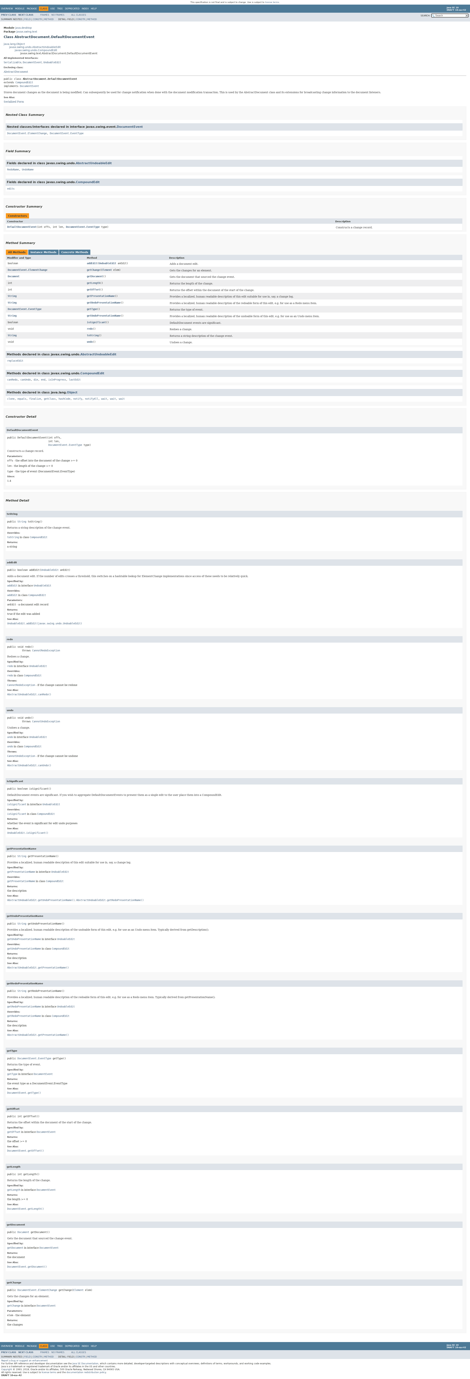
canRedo (12, 379)
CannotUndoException (46, 721)
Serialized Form (14, 101)
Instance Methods (43, 252)
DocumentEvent (32, 62)
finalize (35, 398)
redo (90, 328)
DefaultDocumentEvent (22, 226)
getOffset (93, 289)
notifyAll (91, 398)
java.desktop (23, 27)
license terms (272, 2)
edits (11, 188)
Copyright (6, 1369)
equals (21, 398)
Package (32, 8)
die (36, 379)
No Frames (57, 15)
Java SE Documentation (85, 1363)
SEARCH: (425, 15)
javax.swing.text (26, 31)
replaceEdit (15, 360)
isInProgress (57, 379)
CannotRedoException (46, 650)
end (43, 379)
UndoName (28, 169)
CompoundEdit (24, 82)
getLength (93, 282)
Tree (60, 8)
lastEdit (75, 379)
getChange (93, 269)
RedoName (13, 169)
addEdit (92, 263)
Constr (37, 19)
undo (90, 341)
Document (13, 276)
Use (52, 8)
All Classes (78, 15)
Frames (44, 15)
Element (107, 269)
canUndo (25, 379)
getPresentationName (101, 296)
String (12, 296)
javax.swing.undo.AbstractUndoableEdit (35, 47)
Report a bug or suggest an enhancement (24, 1360)
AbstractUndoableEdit (94, 163)
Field (27, 19)
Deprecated (72, 8)
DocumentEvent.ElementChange (27, 133)
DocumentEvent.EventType (67, 133)
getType (92, 309)
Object (72, 392)
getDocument (95, 276)
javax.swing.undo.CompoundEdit (36, 50)
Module (20, 8)
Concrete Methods (74, 252)
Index (85, 8)
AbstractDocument (16, 71)
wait (104, 398)
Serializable (12, 62)
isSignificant (96, 322)
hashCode (64, 398)
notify (77, 398)
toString (93, 335)
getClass (50, 398)
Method (49, 19)
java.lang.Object (14, 43)
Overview (7, 8)
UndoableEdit (52, 62)
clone (11, 398)
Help (94, 8)
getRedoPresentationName (104, 302)
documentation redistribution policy (86, 1372)
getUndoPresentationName (104, 315)
